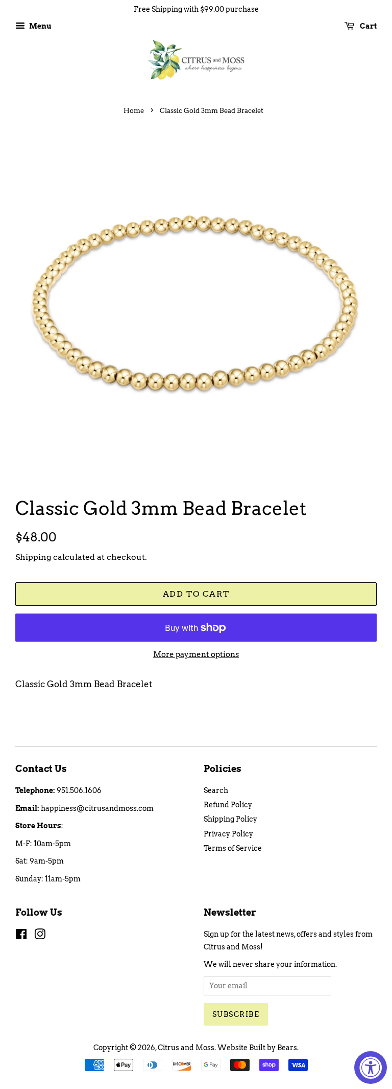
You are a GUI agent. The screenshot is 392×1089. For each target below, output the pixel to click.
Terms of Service (233, 848)
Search (216, 790)
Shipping (33, 557)
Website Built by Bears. (258, 1047)
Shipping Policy (230, 819)
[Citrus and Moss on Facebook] (21, 936)
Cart (367, 26)
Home (134, 111)
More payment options (196, 654)
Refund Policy (228, 804)
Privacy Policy (228, 833)
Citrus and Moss (186, 1047)
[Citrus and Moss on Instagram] (39, 936)
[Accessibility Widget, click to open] (370, 1067)
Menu (40, 26)
